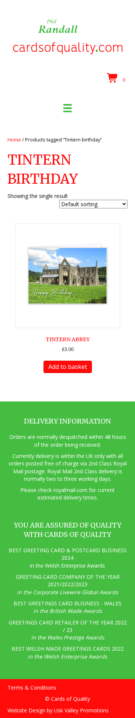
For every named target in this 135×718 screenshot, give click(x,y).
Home (14, 139)
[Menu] (67, 108)
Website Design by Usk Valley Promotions (58, 710)
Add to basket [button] (67, 367)
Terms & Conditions (32, 687)
